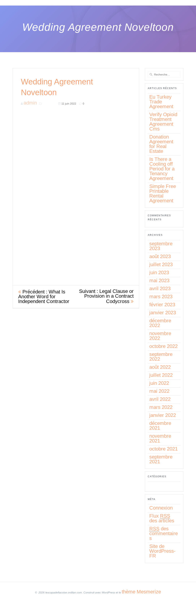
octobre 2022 (163, 346)
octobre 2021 (163, 449)
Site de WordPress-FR (162, 551)
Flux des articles (161, 518)
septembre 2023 (160, 246)
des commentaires (163, 533)
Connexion (161, 508)
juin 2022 (159, 383)
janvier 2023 (162, 312)
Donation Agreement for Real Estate (161, 144)
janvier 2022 (162, 415)
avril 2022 (160, 399)
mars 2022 (160, 407)
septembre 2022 (160, 356)
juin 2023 (159, 272)
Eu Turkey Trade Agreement (161, 101)
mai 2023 (159, 280)
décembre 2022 (160, 323)
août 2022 (160, 367)
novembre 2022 (160, 336)
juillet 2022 (161, 375)
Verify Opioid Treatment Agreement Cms (163, 122)
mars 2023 (160, 296)
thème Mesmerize (141, 592)
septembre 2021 (160, 459)
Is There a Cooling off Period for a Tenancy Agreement (162, 168)
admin (30, 103)
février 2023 (162, 304)
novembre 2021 (160, 438)
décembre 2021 (160, 425)
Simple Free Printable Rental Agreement (162, 193)
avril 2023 (160, 288)
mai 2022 (159, 391)
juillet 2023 (161, 264)
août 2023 (160, 256)
